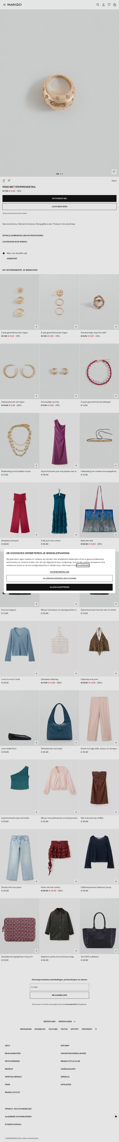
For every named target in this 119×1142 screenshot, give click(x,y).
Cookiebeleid (83, 565)
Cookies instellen (59, 572)
